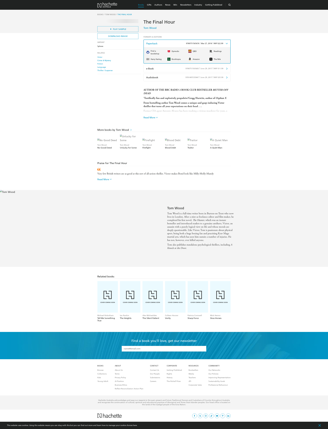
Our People (155, 374)
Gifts (149, 5)
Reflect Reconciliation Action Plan (129, 389)
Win (175, 5)
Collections (102, 374)
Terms (117, 374)
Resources (194, 366)
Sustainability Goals (216, 381)
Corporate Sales (195, 385)
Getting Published (213, 5)
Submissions (155, 378)
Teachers (192, 378)
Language (101, 67)
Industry (198, 5)
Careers (153, 381)
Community (214, 366)
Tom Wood (150, 27)
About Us (119, 370)
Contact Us (154, 370)
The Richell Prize (174, 381)
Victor (99, 57)
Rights (169, 374)
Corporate (172, 366)
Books (141, 5)
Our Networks (214, 370)
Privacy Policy (120, 378)
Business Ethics (121, 385)
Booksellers (193, 370)
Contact (154, 366)
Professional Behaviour (218, 385)
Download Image (118, 36)
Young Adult (102, 381)
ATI (190, 381)
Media (191, 374)
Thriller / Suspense (105, 70)
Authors (158, 5)
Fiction (100, 64)
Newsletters (185, 5)
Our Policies (213, 374)
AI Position (119, 381)
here (135, 425)
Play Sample (119, 29)
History (169, 378)
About (118, 366)
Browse (100, 370)
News (167, 5)
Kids (99, 378)
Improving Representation (219, 378)
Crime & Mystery (104, 60)
